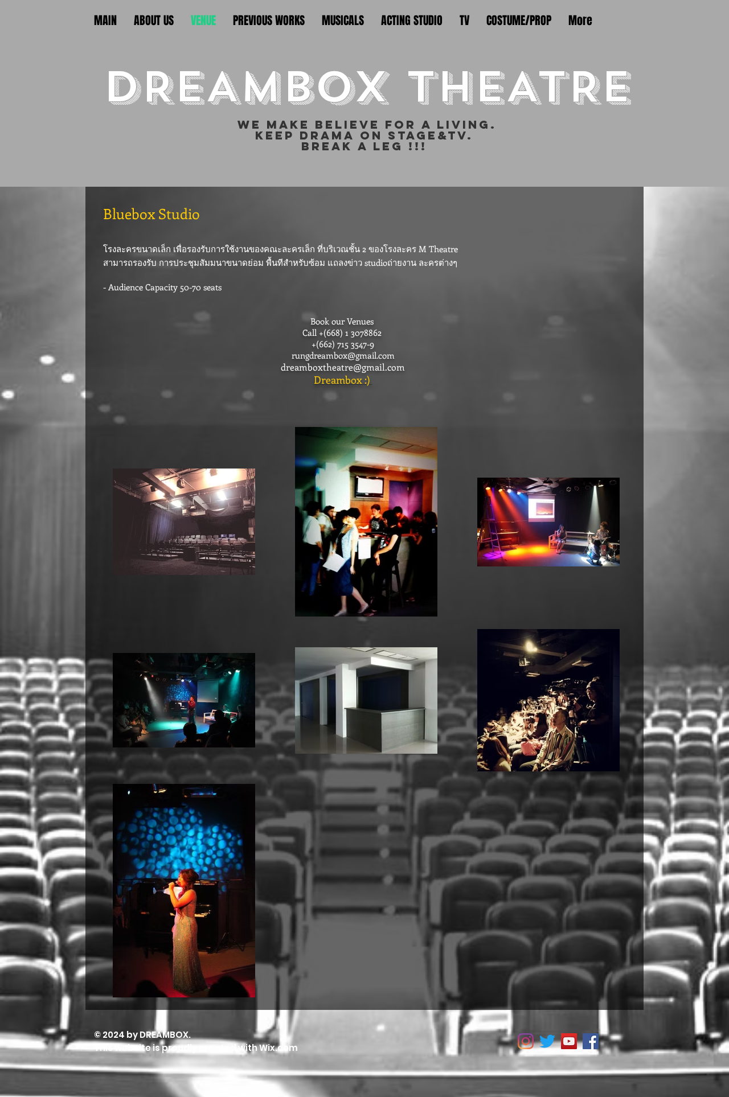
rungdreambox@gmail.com (343, 355)
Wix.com (279, 1048)
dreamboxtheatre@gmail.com (343, 367)
